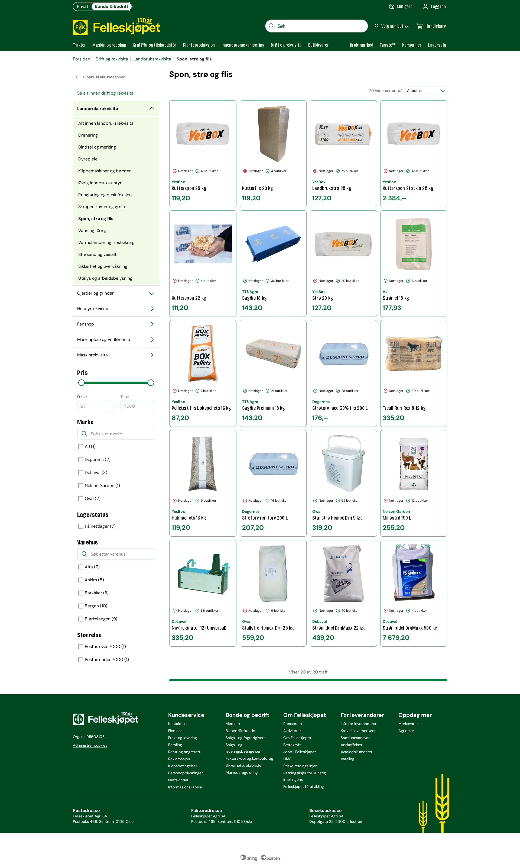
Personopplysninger (185, 773)
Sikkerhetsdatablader (244, 765)
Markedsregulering (242, 772)
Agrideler (406, 730)
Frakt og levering (182, 737)
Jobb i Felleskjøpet (299, 751)
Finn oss (175, 730)
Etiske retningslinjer (300, 765)
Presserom (292, 723)
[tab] (79, 45)
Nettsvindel (178, 780)
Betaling (175, 744)
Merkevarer (408, 723)
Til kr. (125, 396)
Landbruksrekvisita (152, 59)
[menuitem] (116, 93)
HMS (287, 758)
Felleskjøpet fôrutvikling (303, 786)
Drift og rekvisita (112, 59)
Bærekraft (292, 744)
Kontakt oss (178, 723)
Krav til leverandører (358, 730)
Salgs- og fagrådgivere (246, 737)
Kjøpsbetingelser (182, 765)
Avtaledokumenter (356, 751)
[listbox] (116, 486)
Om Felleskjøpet (297, 737)
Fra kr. (82, 396)
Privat (82, 6)
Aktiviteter (292, 730)
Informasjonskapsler (185, 787)
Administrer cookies (90, 745)
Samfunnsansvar (355, 737)
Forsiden (81, 59)
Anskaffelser (351, 744)
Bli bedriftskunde (240, 730)
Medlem (233, 723)
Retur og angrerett (184, 751)
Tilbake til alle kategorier (104, 77)
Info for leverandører (358, 723)
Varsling (347, 758)
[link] (361, 45)
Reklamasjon (179, 758)
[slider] (81, 382)
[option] (116, 447)
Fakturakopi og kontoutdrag (249, 758)
